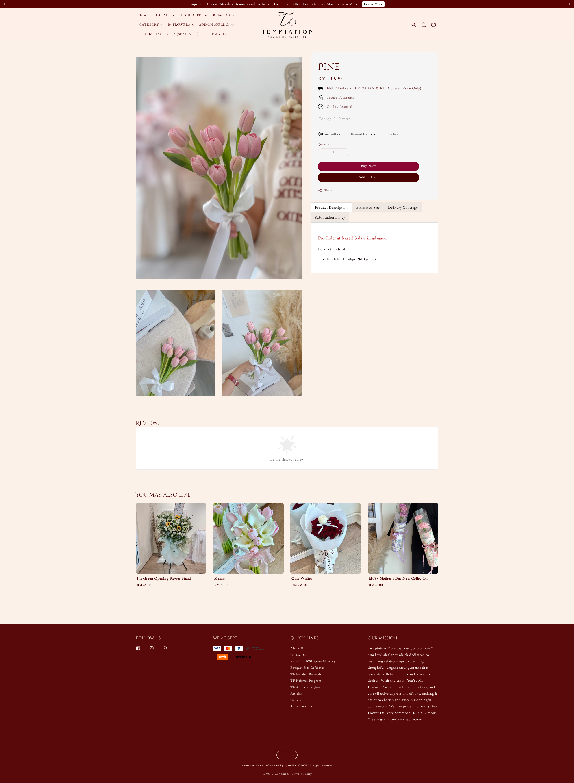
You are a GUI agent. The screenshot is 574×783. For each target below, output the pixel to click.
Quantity (323, 144)
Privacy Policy (302, 774)
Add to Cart (368, 177)
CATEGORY (149, 24)
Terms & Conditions (276, 774)
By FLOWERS (179, 24)
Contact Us (298, 655)
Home (143, 15)
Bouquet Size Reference (307, 668)
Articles (296, 694)
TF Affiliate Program (306, 687)
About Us (297, 648)
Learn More (395, 4)
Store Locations (301, 706)
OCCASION (220, 15)
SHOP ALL (162, 15)
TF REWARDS (215, 34)
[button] (414, 25)
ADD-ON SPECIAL (214, 24)
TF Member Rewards (305, 674)
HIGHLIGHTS (191, 15)
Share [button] (328, 190)
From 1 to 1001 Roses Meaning (312, 661)
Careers (295, 700)
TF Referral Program (305, 681)
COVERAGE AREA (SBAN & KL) (171, 34)
